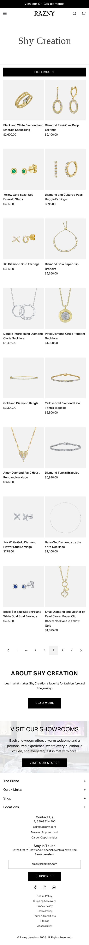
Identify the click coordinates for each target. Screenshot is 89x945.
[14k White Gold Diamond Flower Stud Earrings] (23, 516)
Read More (44, 703)
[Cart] (83, 13)
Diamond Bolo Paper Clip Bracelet (62, 266)
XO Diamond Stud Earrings (21, 264)
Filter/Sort (44, 72)
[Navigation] (4, 13)
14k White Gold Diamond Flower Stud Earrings (19, 544)
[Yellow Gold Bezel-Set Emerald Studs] (23, 169)
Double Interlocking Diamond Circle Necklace (23, 336)
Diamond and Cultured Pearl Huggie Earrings (64, 197)
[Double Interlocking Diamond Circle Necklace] (23, 308)
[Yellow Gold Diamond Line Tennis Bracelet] (65, 378)
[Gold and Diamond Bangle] (23, 378)
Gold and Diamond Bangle (20, 403)
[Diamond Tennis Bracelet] (65, 447)
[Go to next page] (80, 650)
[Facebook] (35, 889)
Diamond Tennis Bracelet (62, 472)
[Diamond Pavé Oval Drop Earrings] (65, 100)
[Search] (74, 13)
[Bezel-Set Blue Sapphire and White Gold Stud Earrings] (23, 586)
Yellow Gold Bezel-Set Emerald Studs (18, 197)
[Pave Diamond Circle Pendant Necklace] (65, 308)
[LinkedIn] (53, 889)
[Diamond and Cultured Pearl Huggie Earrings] (65, 169)
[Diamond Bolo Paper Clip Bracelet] (65, 238)
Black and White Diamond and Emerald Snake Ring (23, 127)
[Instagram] (44, 889)
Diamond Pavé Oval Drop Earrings (62, 127)
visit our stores (45, 762)
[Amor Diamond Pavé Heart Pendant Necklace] (23, 447)
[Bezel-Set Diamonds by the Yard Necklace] (65, 516)
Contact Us (44, 817)
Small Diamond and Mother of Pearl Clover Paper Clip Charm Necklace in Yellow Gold (65, 618)
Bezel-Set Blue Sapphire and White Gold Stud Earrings (22, 614)
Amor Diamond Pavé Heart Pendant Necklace (21, 475)
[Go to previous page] (8, 650)
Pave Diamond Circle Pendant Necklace (65, 336)
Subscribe (44, 876)
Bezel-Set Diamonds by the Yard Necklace (63, 544)
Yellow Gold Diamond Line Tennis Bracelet (62, 405)
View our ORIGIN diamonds (44, 3)
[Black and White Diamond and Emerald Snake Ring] (23, 100)
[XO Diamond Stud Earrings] (23, 238)
